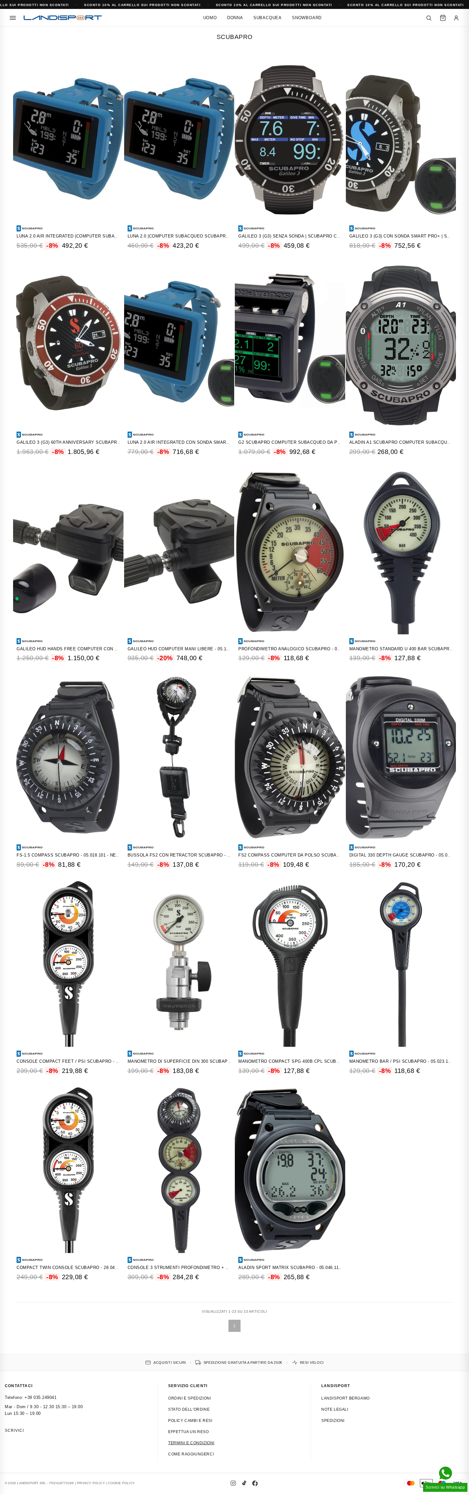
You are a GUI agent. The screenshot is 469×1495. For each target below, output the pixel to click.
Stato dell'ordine (189, 1409)
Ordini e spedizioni (189, 1398)
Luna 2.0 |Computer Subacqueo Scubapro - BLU (185, 236)
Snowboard (307, 17)
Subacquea (267, 17)
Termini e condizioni (191, 1443)
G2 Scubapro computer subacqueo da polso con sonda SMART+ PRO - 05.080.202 (336, 442)
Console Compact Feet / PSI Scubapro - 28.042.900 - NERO (86, 1061)
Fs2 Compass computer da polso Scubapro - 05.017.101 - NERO (313, 855)
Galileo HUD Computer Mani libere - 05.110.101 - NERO (192, 648)
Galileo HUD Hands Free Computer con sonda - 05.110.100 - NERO (95, 648)
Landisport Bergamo (345, 1398)
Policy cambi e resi (190, 1420)
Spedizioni (333, 1420)
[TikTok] (244, 1483)
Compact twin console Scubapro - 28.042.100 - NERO (80, 1267)
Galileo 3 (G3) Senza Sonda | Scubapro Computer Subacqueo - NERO (321, 236)
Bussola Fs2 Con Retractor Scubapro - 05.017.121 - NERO (197, 855)
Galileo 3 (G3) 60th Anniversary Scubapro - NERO (77, 442)
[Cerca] (428, 17)
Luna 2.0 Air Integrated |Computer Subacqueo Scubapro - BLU (93, 236)
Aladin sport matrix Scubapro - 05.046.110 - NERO (298, 1267)
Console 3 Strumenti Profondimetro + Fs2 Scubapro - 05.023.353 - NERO (215, 1267)
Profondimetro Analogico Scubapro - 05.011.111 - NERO (305, 648)
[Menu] (12, 17)
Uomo (210, 17)
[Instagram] (233, 1483)
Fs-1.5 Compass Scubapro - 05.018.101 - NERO (70, 855)
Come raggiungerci (191, 1454)
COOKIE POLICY (121, 1483)
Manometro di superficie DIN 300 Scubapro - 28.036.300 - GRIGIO (204, 1061)
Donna (235, 17)
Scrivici (14, 1430)
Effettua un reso (188, 1432)
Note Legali (334, 1409)
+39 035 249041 (40, 1397)
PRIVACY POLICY (91, 1483)
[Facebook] (255, 1483)
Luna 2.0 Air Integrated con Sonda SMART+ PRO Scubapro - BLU (204, 442)
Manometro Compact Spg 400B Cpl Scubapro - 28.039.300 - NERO (315, 1061)
